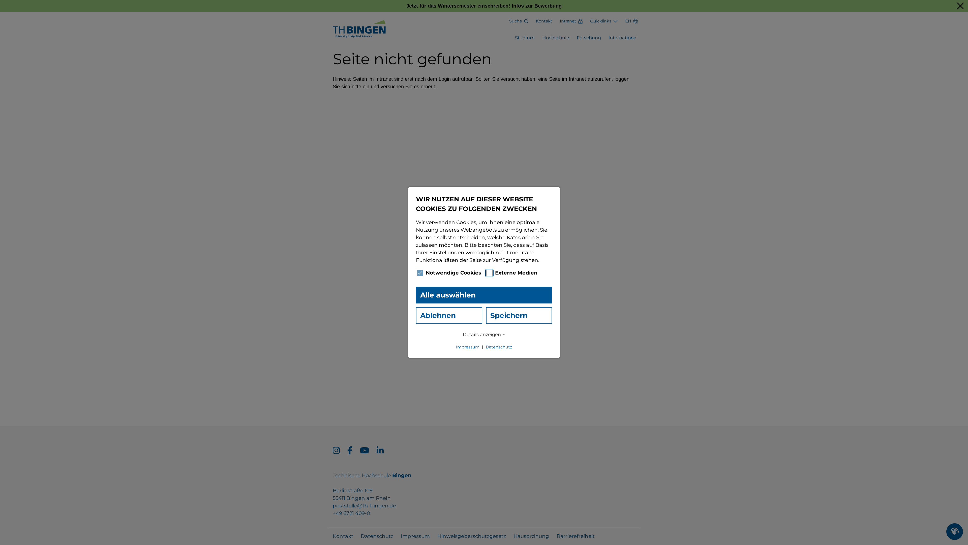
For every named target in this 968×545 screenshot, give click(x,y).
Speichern (509, 315)
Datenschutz (499, 347)
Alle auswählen (448, 295)
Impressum (467, 347)
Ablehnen (438, 315)
